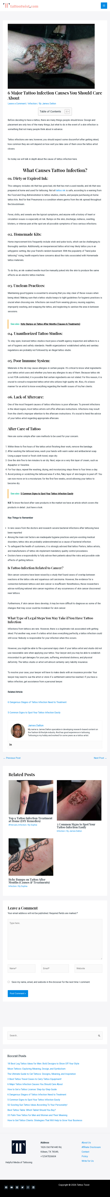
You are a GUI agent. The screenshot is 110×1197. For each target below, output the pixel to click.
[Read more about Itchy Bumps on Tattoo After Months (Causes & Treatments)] (31, 857)
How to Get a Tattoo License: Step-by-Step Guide (32, 1089)
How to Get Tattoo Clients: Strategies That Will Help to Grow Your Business (44, 1120)
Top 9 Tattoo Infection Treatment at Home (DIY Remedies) (30, 819)
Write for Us (88, 1161)
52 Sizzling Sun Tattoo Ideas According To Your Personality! (37, 1105)
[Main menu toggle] (104, 5)
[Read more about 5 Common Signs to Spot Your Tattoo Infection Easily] (79, 800)
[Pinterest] (17, 1187)
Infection (32, 103)
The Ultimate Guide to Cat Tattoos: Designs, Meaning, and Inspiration (41, 1074)
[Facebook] (6, 1187)
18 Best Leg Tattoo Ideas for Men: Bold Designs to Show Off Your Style (43, 1063)
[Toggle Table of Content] (65, 111)
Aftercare (13, 825)
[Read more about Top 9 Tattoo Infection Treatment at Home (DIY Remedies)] (31, 797)
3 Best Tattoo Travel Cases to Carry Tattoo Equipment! (34, 1079)
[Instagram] (28, 1187)
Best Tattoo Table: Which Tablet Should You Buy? (31, 1110)
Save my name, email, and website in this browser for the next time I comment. (51, 982)
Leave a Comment (17, 103)
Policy (85, 1156)
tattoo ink (60, 190)
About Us (86, 1142)
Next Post (100, 758)
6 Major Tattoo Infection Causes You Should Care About (35, 1084)
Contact (85, 1151)
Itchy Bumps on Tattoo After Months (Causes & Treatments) (29, 880)
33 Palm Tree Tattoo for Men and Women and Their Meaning (37, 1115)
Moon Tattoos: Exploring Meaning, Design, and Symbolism (36, 1068)
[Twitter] (22, 1187)
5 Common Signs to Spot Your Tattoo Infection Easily (34, 712)
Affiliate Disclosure (91, 1147)
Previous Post (11, 758)
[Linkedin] (10, 744)
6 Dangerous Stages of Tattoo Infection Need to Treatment (37, 702)
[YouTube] (11, 1187)
